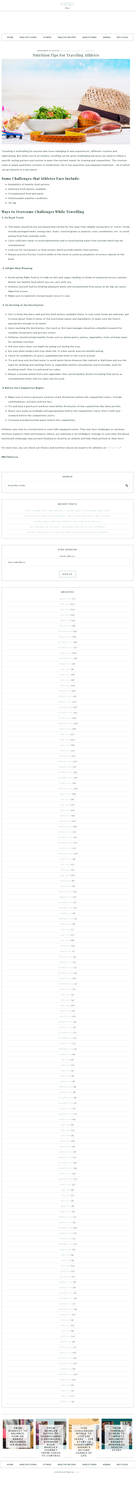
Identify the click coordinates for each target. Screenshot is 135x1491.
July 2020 (66, 994)
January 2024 (65, 766)
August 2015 (65, 1314)
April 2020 (65, 1010)
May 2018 (65, 1135)
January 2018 (65, 1157)
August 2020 (66, 989)
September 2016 (65, 1244)
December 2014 (65, 1358)
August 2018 (65, 1119)
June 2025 (65, 674)
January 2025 (65, 701)
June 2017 (65, 1195)
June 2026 (65, 609)
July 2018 (65, 1124)
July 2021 (65, 929)
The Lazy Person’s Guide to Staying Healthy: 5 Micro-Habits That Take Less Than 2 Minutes (67, 516)
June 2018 (65, 1130)
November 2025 (65, 647)
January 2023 (65, 831)
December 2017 (65, 1162)
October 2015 (66, 1303)
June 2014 (66, 1390)
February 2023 (65, 826)
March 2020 (65, 1016)
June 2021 (65, 935)
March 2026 (65, 625)
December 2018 (66, 1097)
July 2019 (65, 1059)
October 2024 (65, 718)
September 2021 (65, 918)
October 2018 (66, 1108)
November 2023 (65, 777)
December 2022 (65, 837)
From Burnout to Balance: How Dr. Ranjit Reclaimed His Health (18, 1436)
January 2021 (65, 962)
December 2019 (66, 1032)
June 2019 (65, 1065)
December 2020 (65, 967)
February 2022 (65, 891)
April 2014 (66, 1401)
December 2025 (65, 642)
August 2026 (66, 598)
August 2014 (65, 1379)
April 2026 (65, 620)
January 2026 (65, 636)
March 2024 (65, 756)
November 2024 (65, 712)
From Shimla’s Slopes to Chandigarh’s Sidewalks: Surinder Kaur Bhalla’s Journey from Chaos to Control (51, 1442)
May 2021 (65, 940)
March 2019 (65, 1081)
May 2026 (65, 615)
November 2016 (65, 1233)
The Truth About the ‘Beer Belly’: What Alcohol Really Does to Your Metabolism (67, 526)
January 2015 (65, 1352)
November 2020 (65, 972)
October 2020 (65, 978)
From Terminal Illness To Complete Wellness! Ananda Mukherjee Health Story (116, 1439)
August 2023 (65, 794)
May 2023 (65, 810)
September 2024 (65, 723)
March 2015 (65, 1341)
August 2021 (66, 924)
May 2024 (65, 745)
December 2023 (65, 772)
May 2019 (65, 1070)
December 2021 (66, 902)
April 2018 (65, 1141)
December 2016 (65, 1227)
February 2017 (66, 1217)
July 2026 (65, 604)
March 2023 (65, 821)
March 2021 (65, 951)
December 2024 (65, 707)
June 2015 (65, 1325)
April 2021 (65, 945)
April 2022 (66, 880)
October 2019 (66, 1043)
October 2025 (65, 652)
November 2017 (65, 1168)
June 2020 (66, 1000)
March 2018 (66, 1146)
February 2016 (66, 1282)
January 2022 (65, 897)
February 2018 (66, 1151)
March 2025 (65, 690)
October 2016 (66, 1238)
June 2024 (65, 739)
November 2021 (66, 907)
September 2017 (65, 1179)
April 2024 (65, 750)
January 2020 (65, 1027)
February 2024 (65, 761)
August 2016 (65, 1249)
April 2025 (65, 685)
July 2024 (65, 734)
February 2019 (66, 1086)
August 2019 (66, 1054)
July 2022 (65, 864)
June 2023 (65, 804)
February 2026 (65, 631)
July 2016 (65, 1255)
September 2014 (65, 1374)
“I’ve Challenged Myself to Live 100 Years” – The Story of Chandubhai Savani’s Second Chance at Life (84, 1442)
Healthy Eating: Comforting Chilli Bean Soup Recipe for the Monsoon (68, 521)
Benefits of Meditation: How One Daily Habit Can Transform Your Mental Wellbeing (67, 532)
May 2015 (65, 1330)
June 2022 (65, 869)
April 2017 (66, 1206)
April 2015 (65, 1336)
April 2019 (66, 1076)
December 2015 (66, 1292)
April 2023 (65, 815)
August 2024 (65, 728)
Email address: (67, 556)
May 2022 (65, 875)
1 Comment (89, 51)
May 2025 (65, 680)
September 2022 (65, 853)
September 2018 (65, 1113)
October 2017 (65, 1173)
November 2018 (65, 1103)
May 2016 (65, 1265)
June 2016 (66, 1260)
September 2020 (66, 983)
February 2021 (66, 956)
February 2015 (66, 1347)
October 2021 (66, 913)
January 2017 (65, 1222)
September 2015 (65, 1309)
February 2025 (65, 696)
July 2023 (65, 799)
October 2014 (66, 1368)
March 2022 (66, 886)
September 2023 (65, 788)
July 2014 (65, 1385)
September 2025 (66, 658)
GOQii (67, 3)
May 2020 (65, 1005)
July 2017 (65, 1189)
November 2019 (65, 1038)
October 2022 (65, 848)
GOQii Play (113, 447)
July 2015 (65, 1320)
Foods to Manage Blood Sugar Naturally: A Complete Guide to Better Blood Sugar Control (67, 510)
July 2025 (65, 669)
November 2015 (66, 1298)
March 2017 (65, 1211)
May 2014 (65, 1396)
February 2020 (66, 1021)
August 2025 (66, 663)
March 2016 (65, 1276)
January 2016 (65, 1287)
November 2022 (65, 842)
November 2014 (65, 1363)
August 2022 (66, 859)
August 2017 (66, 1184)
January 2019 (65, 1092)
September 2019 (65, 1048)
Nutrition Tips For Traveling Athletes (66, 55)
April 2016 (65, 1271)
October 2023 (65, 783)
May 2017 (65, 1200)
